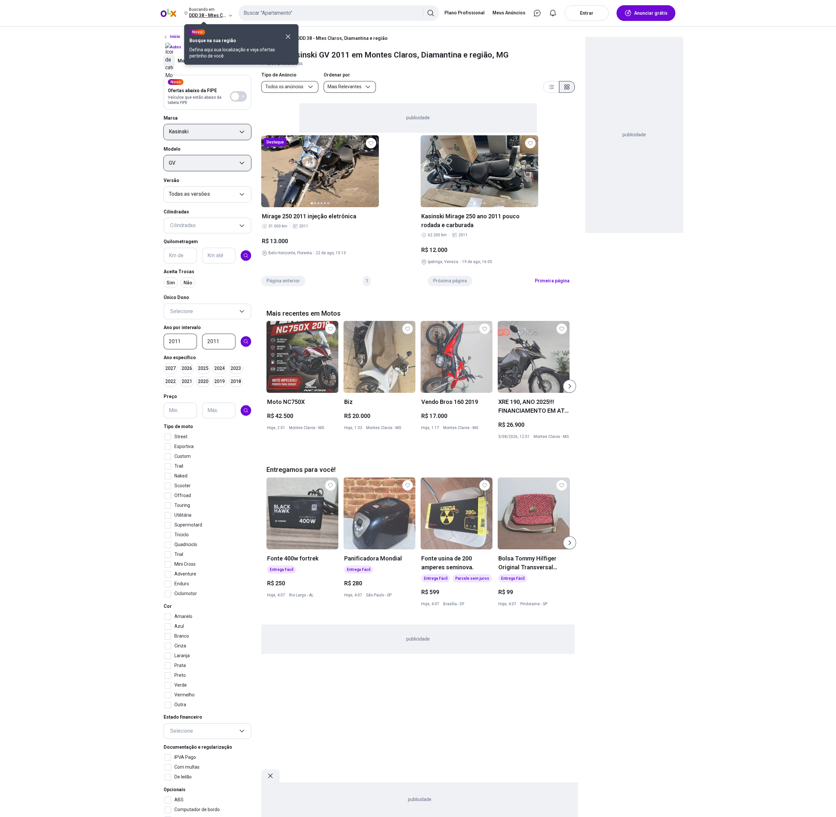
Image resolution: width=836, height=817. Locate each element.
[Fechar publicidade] (270, 775)
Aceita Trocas (179, 271)
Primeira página (552, 280)
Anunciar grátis (650, 13)
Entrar (586, 13)
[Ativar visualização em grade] (567, 87)
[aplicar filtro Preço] (246, 410)
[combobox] (338, 13)
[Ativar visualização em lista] (551, 87)
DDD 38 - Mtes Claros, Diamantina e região (342, 38)
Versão (171, 180)
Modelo (172, 149)
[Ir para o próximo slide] (569, 386)
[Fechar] (288, 36)
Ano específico (180, 357)
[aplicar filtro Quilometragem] (246, 255)
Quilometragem (181, 241)
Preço (170, 396)
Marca (171, 118)
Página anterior (283, 280)
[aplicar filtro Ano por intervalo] (246, 341)
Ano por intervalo (182, 327)
